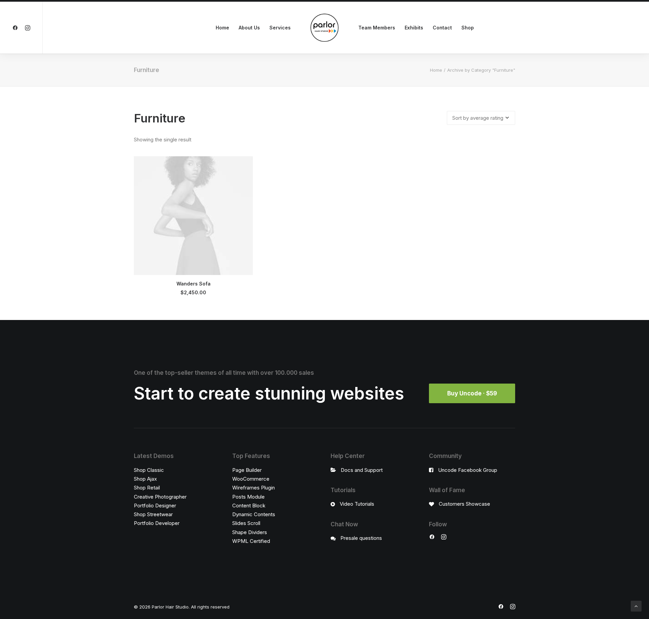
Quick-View (244, 164)
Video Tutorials (357, 504)
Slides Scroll (246, 523)
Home (222, 27)
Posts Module (248, 497)
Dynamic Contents (253, 514)
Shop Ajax (145, 479)
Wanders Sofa (193, 283)
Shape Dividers (249, 532)
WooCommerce (250, 479)
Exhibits (414, 27)
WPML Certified (251, 541)
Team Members (376, 27)
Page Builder (247, 470)
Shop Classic (149, 470)
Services (280, 27)
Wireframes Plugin (253, 487)
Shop (467, 27)
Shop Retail (147, 487)
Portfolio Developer (156, 523)
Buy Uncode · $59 (472, 393)
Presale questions (361, 538)
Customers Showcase (464, 504)
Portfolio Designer (155, 505)
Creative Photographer (160, 497)
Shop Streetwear (153, 514)
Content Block (248, 505)
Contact (442, 27)
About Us (249, 27)
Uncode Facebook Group (467, 470)
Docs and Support (362, 470)
